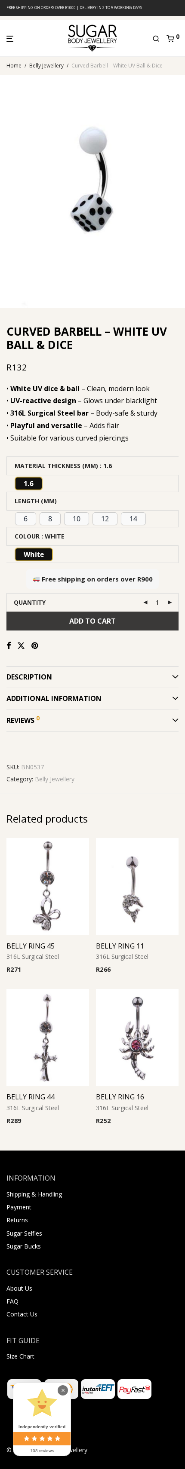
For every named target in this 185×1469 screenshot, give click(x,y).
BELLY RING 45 (30, 946)
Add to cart (92, 621)
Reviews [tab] (23, 719)
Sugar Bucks (23, 1246)
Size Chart (20, 1356)
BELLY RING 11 (120, 946)
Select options (23, 970)
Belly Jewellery (46, 65)
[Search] (159, 38)
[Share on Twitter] (21, 646)
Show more (64, 970)
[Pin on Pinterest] (35, 646)
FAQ (12, 1301)
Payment (18, 1207)
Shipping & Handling (34, 1194)
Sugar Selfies (24, 1233)
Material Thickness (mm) (56, 466)
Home (14, 65)
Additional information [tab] (54, 698)
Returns (17, 1220)
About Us (19, 1288)
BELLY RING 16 (120, 1097)
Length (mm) (36, 501)
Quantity (30, 602)
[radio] (28, 483)
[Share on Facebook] (8, 646)
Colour (27, 536)
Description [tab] (29, 677)
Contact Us (21, 1314)
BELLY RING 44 (30, 1097)
